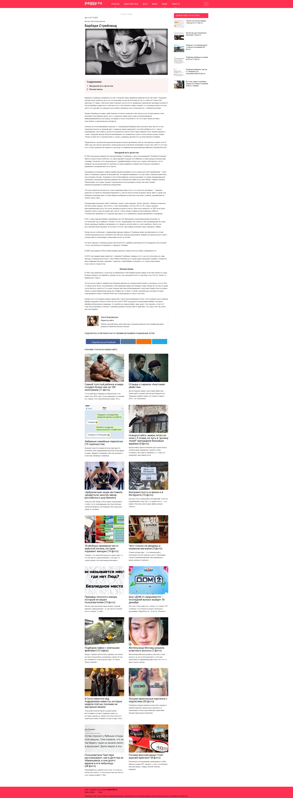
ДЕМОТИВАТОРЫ (131, 4)
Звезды (129, 14)
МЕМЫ (154, 4)
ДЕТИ (145, 4)
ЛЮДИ (164, 4)
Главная (123, 14)
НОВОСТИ (176, 4)
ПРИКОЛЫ (115, 4)
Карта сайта (90, 792)
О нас (100, 792)
